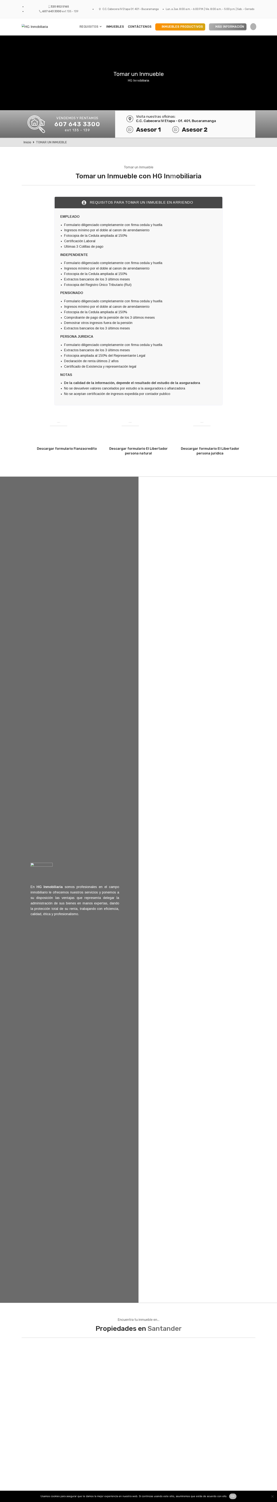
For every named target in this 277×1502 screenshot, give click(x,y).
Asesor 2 (194, 129)
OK (233, 1496)
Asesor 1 (148, 129)
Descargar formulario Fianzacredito (67, 449)
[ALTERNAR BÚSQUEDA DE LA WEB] (253, 26)
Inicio (27, 142)
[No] (272, 1496)
